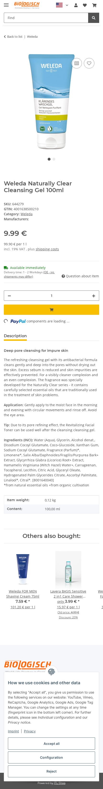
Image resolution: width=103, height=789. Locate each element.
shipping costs (47, 249)
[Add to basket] (7, 51)
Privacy (30, 731)
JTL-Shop (59, 783)
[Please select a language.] (62, 5)
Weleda (27, 214)
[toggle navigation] (6, 3)
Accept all (52, 744)
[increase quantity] (93, 295)
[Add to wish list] (89, 63)
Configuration (51, 757)
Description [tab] (15, 336)
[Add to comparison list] (76, 63)
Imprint (13, 731)
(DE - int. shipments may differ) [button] (29, 274)
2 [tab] (53, 159)
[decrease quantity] (9, 295)
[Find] (93, 18)
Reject (51, 771)
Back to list (15, 36)
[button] (76, 5)
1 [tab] (49, 159)
